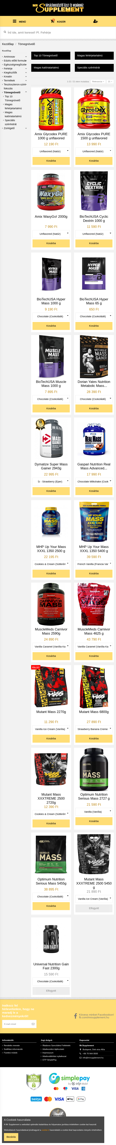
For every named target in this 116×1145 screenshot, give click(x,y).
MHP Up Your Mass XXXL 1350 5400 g (94, 549)
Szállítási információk (13, 1049)
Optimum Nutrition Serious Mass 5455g (51, 881)
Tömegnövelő (12, 92)
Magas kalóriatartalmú (13, 114)
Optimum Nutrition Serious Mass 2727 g (94, 796)
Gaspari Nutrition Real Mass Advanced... (93, 466)
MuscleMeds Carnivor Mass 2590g (51, 631)
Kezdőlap (6, 51)
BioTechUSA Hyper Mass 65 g (94, 301)
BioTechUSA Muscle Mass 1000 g (51, 384)
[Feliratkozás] (33, 1024)
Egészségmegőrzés (15, 64)
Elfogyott (94, 908)
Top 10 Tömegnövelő (12, 98)
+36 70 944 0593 (90, 1053)
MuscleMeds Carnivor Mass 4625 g (94, 631)
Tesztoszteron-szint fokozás (15, 86)
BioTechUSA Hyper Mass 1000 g (51, 301)
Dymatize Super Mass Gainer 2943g (51, 466)
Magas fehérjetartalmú (13, 106)
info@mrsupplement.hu (93, 1058)
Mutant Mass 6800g (94, 712)
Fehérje (8, 68)
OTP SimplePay (49, 1060)
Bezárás (11, 1136)
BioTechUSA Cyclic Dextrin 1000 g (94, 219)
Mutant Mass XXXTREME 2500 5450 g (94, 883)
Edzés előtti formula (15, 60)
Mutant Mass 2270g (51, 712)
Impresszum (47, 1053)
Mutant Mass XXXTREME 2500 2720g (51, 798)
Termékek (9, 80)
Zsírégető (9, 128)
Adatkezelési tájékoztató (53, 1049)
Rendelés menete (12, 1045)
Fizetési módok (10, 1053)
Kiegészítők (10, 72)
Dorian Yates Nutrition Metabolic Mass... (94, 384)
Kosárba (51, 160)
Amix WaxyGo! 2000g (51, 216)
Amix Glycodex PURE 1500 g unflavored (94, 136)
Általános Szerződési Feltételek (56, 1045)
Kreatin (8, 76)
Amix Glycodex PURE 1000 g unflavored (51, 136)
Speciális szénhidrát (11, 122)
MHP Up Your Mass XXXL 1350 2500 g (51, 549)
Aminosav (9, 56)
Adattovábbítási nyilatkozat (54, 1056)
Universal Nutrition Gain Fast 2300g (51, 966)
